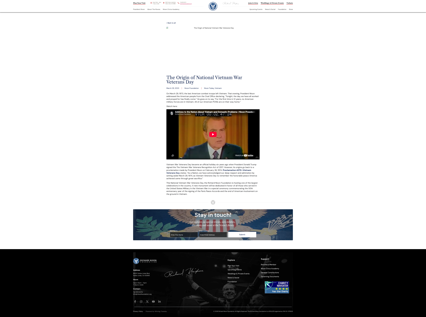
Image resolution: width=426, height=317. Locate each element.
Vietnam (218, 88)
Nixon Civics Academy (171, 9)
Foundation (282, 9)
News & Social (270, 9)
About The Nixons (153, 9)
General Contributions (270, 272)
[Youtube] (153, 301)
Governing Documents (270, 276)
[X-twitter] (147, 301)
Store (291, 9)
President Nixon (139, 9)
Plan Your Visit (233, 266)
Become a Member (268, 264)
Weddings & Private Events (238, 273)
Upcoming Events (255, 9)
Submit (242, 234)
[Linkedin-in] (159, 301)
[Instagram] (141, 301)
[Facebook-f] (135, 301)
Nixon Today (209, 88)
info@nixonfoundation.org (186, 3)
